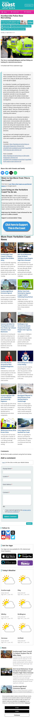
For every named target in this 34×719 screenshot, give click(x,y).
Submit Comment (10, 516)
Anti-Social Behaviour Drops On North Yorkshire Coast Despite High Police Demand (25, 257)
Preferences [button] (27, 702)
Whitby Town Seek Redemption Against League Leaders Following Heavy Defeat (25, 294)
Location (6, 476)
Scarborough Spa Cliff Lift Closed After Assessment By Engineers (7, 398)
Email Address (7, 484)
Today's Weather (9, 570)
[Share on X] (11, 173)
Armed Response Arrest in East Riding (25, 363)
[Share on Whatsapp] (15, 173)
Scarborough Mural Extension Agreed (7, 292)
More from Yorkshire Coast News (22, 26)
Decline (17, 711)
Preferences (17, 715)
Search (29, 523)
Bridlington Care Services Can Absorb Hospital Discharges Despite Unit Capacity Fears (25, 328)
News (4, 648)
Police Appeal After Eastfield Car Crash (24, 431)
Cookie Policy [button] (22, 701)
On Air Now (28, 5)
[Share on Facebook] (2, 173)
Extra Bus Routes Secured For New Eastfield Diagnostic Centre (7, 365)
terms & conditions (13, 512)
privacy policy (27, 510)
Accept (17, 707)
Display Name (7, 468)
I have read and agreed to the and (18, 511)
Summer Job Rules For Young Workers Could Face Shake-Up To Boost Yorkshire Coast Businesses (8, 328)
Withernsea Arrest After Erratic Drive (8, 431)
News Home (6, 26)
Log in (4, 462)
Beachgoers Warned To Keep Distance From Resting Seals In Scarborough (25, 398)
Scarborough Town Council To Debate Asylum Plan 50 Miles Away (7, 257)
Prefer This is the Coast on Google (15, 29)
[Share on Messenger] (7, 173)
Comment (6, 492)
